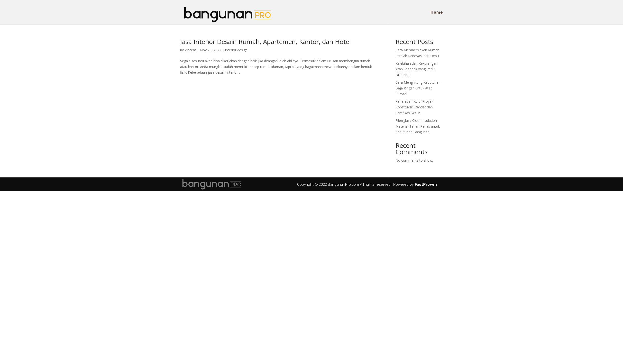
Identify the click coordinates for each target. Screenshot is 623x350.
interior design (236, 50)
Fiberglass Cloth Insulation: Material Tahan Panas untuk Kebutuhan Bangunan (417, 126)
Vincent (190, 50)
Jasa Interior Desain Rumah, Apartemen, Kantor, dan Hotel (265, 41)
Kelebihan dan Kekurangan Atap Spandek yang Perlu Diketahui (416, 69)
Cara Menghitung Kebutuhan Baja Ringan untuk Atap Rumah (417, 88)
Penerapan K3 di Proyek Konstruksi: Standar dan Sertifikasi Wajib (414, 107)
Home (437, 12)
